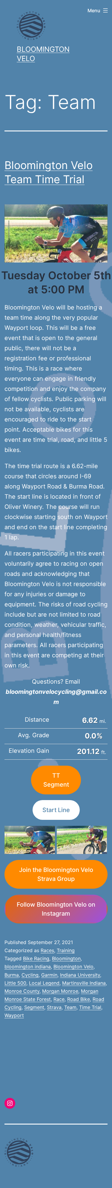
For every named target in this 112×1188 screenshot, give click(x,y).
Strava (54, 1007)
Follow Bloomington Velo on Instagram (56, 909)
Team (70, 1007)
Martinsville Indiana (84, 983)
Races (47, 950)
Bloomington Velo (73, 966)
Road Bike (78, 999)
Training (66, 950)
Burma (11, 975)
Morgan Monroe (60, 991)
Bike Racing (36, 958)
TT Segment (56, 780)
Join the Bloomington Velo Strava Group (56, 874)
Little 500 (15, 983)
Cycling (30, 975)
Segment (34, 1007)
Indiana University (80, 975)
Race (59, 999)
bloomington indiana (27, 966)
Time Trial (90, 1007)
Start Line (56, 810)
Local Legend (44, 983)
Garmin (49, 975)
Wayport (14, 1015)
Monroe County (21, 991)
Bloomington (66, 958)
